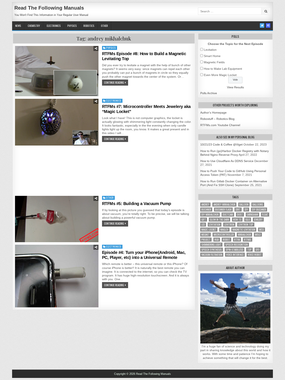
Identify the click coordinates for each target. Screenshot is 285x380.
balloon (243, 204)
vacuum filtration (211, 255)
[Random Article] (268, 25)
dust (240, 215)
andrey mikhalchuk (224, 204)
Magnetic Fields (214, 62)
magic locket (208, 230)
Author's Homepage (213, 112)
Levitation (210, 49)
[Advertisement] (104, 171)
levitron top (245, 225)
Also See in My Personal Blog (235, 137)
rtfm (237, 240)
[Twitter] (262, 25)
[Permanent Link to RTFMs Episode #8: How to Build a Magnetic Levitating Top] (56, 71)
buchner (206, 210)
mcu (261, 230)
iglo (247, 220)
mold (258, 235)
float (265, 215)
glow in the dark (219, 220)
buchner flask (223, 210)
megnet (205, 235)
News (18, 26)
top (249, 250)
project (206, 240)
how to (237, 220)
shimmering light (211, 245)
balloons (257, 204)
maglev (224, 230)
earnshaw (252, 215)
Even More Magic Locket (220, 75)
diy (246, 210)
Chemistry (34, 26)
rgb (216, 240)
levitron (229, 225)
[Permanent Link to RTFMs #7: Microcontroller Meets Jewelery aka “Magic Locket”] (56, 122)
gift (203, 220)
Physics (72, 26)
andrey (205, 204)
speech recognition (236, 245)
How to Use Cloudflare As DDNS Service (226, 161)
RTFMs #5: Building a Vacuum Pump (136, 203)
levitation (214, 225)
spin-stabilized (234, 250)
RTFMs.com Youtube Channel (220, 125)
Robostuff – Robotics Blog (217, 118)
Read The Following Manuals (49, 8)
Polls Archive (208, 93)
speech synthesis (211, 250)
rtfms (247, 240)
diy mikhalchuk (210, 215)
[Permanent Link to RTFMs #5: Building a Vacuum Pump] (56, 219)
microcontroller (224, 235)
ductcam (228, 215)
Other (104, 26)
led (203, 225)
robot (226, 240)
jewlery (258, 220)
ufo (258, 250)
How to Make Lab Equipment (223, 68)
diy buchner (259, 210)
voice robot (255, 255)
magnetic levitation (243, 230)
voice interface (235, 255)
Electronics (54, 26)
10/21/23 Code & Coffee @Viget (221, 144)
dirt (238, 210)
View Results (235, 87)
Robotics (88, 26)
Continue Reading (114, 82)
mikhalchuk (244, 235)
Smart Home (212, 56)
